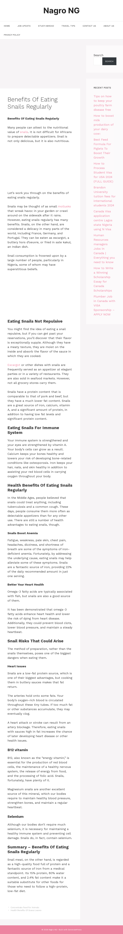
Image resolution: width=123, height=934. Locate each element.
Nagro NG (61, 10)
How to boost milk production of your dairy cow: (104, 124)
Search (98, 55)
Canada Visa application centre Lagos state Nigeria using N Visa (103, 220)
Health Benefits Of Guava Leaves (26, 910)
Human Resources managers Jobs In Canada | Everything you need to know (104, 248)
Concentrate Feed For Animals (25, 907)
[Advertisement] (40, 66)
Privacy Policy (12, 35)
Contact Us (89, 26)
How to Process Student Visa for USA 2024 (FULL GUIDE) (103, 172)
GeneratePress (75, 930)
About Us (109, 26)
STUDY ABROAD (46, 26)
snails (24, 132)
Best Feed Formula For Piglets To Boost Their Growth (102, 148)
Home (7, 26)
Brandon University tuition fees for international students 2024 (105, 196)
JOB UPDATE (24, 26)
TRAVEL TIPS (68, 26)
